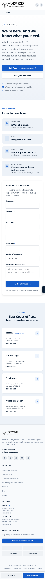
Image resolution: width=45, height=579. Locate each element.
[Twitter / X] (16, 458)
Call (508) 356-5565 (22, 75)
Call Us (12, 575)
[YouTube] (22, 458)
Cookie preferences (29, 568)
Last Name (10, 212)
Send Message (24, 284)
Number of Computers (14, 254)
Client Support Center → (23, 152)
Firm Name (10, 243)
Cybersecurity (7, 474)
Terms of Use (17, 568)
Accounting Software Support (12, 483)
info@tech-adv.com (21, 139)
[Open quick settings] (43, 289)
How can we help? (15, 264)
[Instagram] (28, 458)
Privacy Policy (7, 568)
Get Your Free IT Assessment (22, 541)
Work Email (10, 222)
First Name (10, 201)
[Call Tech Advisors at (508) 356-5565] (37, 5)
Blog (3, 491)
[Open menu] (41, 5)
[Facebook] (10, 458)
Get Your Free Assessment (21, 68)
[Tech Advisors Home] (13, 5)
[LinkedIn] (4, 458)
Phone (8, 233)
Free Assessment (33, 575)
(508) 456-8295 (11, 366)
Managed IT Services (9, 470)
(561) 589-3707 (11, 412)
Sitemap (39, 568)
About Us (5, 487)
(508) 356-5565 (20, 124)
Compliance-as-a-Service (10, 478)
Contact (4, 495)
